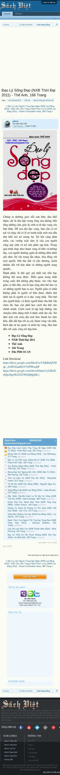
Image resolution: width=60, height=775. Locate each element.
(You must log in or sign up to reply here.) (43, 555)
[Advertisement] (30, 58)
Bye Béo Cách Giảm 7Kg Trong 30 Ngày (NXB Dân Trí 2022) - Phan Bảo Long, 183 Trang (32, 449)
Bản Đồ (31, 741)
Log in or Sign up (49, 2)
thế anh (27, 100)
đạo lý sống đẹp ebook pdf (43, 100)
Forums (7, 14)
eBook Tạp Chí (9, 748)
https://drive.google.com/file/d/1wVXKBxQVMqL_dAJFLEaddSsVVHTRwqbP (30, 364)
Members (18, 14)
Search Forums (8, 18)
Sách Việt (36, 605)
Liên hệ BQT (33, 760)
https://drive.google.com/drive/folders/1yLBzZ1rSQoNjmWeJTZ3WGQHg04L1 (29, 372)
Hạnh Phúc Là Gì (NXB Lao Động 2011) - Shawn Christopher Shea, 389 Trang (31, 110)
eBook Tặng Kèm (10, 756)
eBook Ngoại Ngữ (10, 752)
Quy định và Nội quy (51, 772)
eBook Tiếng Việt (10, 741)
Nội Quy (31, 749)
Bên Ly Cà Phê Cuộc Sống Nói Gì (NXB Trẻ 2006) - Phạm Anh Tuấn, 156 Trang (32, 461)
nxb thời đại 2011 (14, 100)
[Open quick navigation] (57, 25)
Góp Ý (31, 745)
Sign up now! (30, 576)
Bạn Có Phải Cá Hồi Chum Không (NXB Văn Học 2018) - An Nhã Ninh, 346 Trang (32, 536)
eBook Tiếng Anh (10, 745)
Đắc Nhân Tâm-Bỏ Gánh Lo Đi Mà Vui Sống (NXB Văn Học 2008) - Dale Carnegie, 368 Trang (32, 497)
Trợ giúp (31, 757)
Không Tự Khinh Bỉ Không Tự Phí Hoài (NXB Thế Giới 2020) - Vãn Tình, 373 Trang (32, 509)
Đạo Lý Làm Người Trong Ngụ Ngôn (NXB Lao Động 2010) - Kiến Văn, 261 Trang (29, 107)
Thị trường (32, 753)
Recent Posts (23, 18)
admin (15, 121)
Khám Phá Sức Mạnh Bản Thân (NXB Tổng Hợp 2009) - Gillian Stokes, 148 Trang (32, 503)
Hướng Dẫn (8, 759)
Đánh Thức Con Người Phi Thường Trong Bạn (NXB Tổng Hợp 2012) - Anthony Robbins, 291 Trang (32, 522)
